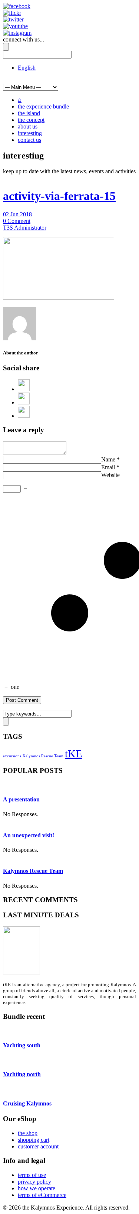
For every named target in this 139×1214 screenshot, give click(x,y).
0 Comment (16, 221)
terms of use (32, 1175)
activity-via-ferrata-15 (59, 196)
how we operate (36, 1188)
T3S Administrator (24, 227)
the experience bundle (43, 106)
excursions (12, 756)
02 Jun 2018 (17, 214)
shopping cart (33, 1140)
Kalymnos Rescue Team (43, 756)
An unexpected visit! (28, 835)
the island (29, 113)
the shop (27, 1133)
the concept (31, 120)
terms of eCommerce (42, 1195)
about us (27, 126)
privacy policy (34, 1181)
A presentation (21, 799)
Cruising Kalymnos (27, 1103)
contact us (29, 140)
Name (108, 459)
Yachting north (22, 1074)
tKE (73, 754)
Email (108, 467)
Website (110, 475)
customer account (38, 1146)
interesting (30, 133)
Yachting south (21, 1045)
